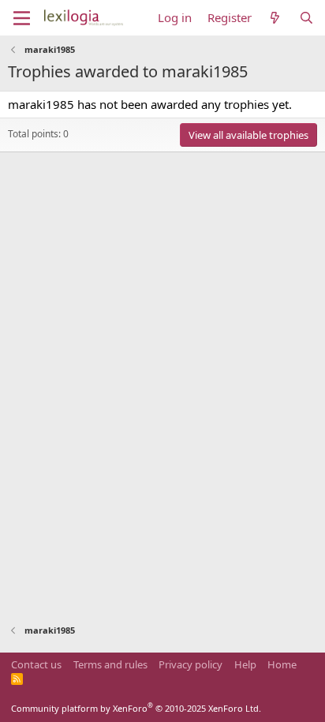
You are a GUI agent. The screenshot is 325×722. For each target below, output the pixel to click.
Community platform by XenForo (136, 708)
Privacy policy (190, 664)
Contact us (36, 664)
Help (245, 664)
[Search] (306, 17)
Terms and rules (110, 664)
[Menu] (21, 18)
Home (282, 664)
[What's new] (275, 17)
